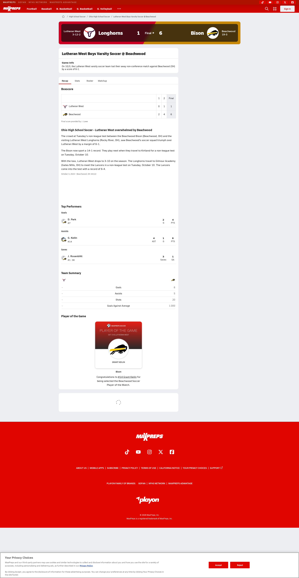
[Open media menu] (275, 9)
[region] (149, 565)
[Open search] (267, 9)
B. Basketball (64, 8)
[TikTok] (262, 2)
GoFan (22, 2)
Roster (90, 80)
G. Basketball (85, 8)
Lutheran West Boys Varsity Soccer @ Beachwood (134, 16)
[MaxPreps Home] (12, 8)
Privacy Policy (130, 467)
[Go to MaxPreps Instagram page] (149, 452)
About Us (81, 467)
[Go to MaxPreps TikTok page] (127, 452)
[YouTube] (270, 2)
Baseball (46, 8)
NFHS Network (38, 2)
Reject (240, 565)
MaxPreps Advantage (63, 2)
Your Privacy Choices (195, 467)
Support (215, 467)
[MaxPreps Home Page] (63, 16)
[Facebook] (292, 2)
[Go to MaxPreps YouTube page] (138, 452)
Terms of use (148, 467)
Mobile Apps (97, 467)
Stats (77, 80)
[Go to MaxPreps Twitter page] (160, 452)
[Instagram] (277, 2)
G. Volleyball (104, 8)
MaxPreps (9, 2)
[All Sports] (119, 9)
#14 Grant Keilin (127, 376)
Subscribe (113, 467)
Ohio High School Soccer (99, 16)
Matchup (102, 80)
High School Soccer (77, 16)
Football (32, 8)
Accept (218, 565)
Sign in (287, 8)
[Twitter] (285, 2)
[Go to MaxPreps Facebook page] (171, 452)
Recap (65, 80)
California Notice (169, 467)
